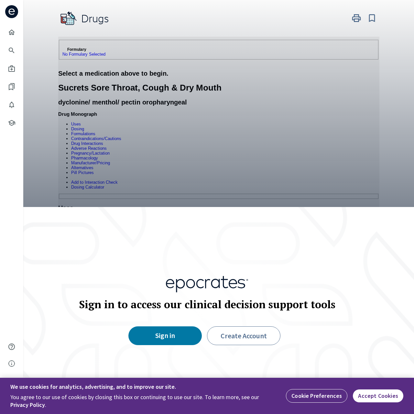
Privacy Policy (27, 405)
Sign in (165, 335)
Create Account (244, 335)
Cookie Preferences (316, 395)
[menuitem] (11, 32)
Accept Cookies (378, 395)
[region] (207, 396)
